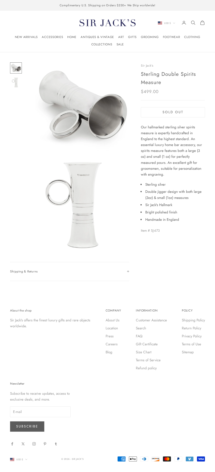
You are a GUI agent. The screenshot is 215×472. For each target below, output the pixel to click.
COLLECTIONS (101, 44)
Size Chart (143, 352)
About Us (112, 320)
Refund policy (146, 368)
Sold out (173, 112)
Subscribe (27, 426)
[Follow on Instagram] (34, 444)
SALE (120, 44)
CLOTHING (192, 37)
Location (112, 328)
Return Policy (191, 328)
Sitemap (188, 352)
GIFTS (132, 37)
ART (121, 37)
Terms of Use (191, 344)
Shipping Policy (193, 320)
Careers (112, 344)
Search (141, 328)
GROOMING (150, 37)
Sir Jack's (147, 65)
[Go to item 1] (16, 68)
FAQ (139, 336)
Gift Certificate (147, 344)
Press (110, 336)
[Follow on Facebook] (12, 444)
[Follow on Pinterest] (45, 444)
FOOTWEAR (171, 37)
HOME (71, 37)
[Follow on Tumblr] (56, 444)
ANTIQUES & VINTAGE (97, 37)
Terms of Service (148, 360)
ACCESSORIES (52, 37)
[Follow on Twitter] (23, 444)
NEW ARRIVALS (26, 37)
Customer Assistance (151, 320)
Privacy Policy (192, 336)
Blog (109, 352)
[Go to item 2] (16, 82)
